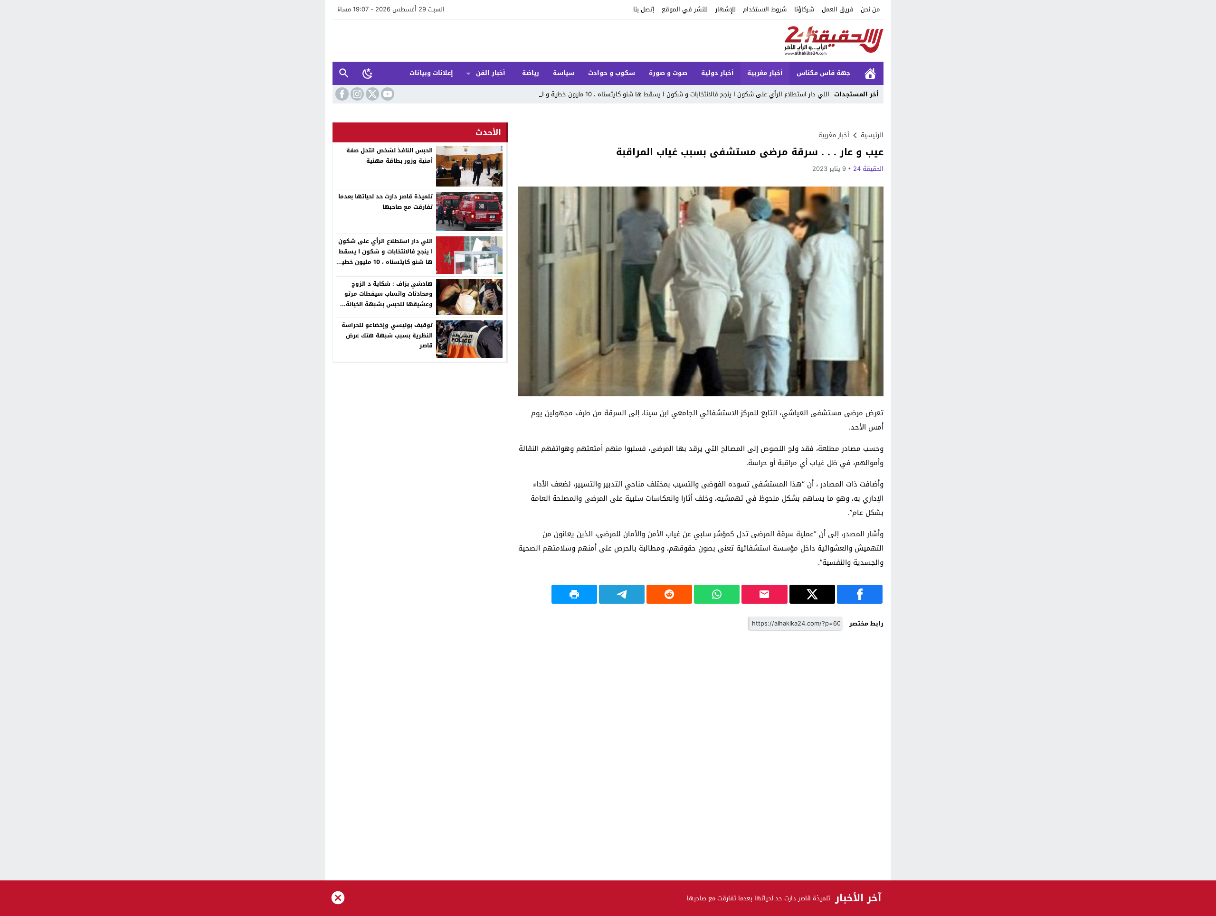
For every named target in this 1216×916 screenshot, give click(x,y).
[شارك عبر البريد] (764, 594)
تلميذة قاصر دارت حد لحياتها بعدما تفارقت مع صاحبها (385, 201)
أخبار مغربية (765, 73)
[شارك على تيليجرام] (621, 594)
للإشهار (725, 9)
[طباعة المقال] (574, 594)
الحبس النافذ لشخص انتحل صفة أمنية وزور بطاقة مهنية (389, 155)
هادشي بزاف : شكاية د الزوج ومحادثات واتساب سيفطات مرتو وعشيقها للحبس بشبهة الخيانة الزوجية (388, 299)
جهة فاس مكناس (823, 73)
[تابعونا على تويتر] (371, 94)
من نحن (870, 9)
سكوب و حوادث (611, 73)
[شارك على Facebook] (859, 594)
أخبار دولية (717, 73)
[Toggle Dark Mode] (367, 73)
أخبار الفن (490, 73)
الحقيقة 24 (868, 169)
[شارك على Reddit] (669, 594)
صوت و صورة (668, 73)
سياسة (564, 73)
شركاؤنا (804, 9)
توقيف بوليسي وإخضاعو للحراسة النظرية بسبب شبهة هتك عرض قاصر (387, 335)
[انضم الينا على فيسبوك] (341, 94)
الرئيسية (870, 73)
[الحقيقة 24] (608, 41)
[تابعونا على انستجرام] (356, 94)
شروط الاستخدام (765, 9)
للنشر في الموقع (685, 9)
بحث (343, 73)
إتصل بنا (644, 9)
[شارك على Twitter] (812, 594)
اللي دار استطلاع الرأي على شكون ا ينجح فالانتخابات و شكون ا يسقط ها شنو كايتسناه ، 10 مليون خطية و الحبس (678, 94)
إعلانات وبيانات (431, 73)
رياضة (530, 73)
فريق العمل (838, 9)
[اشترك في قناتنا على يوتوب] (386, 94)
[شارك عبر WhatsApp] (716, 594)
